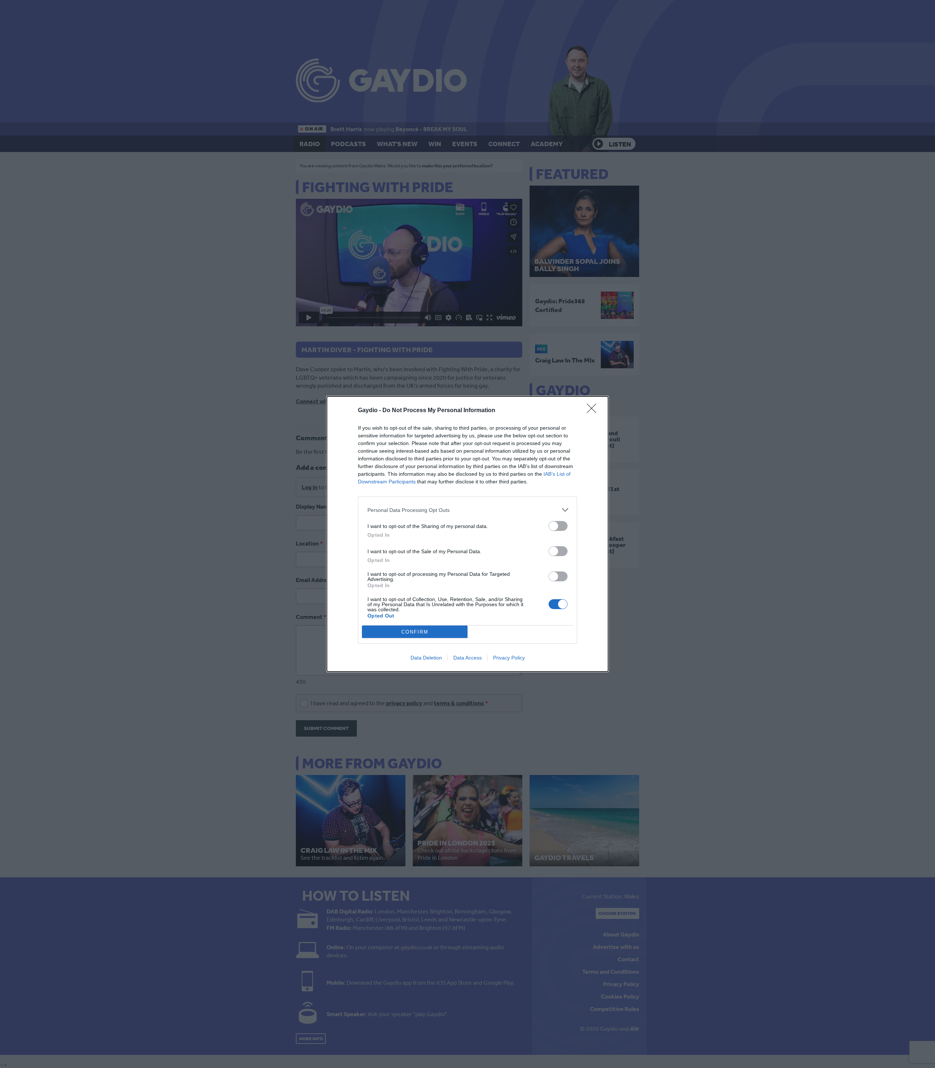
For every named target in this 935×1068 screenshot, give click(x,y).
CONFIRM (414, 632)
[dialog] (467, 534)
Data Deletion (426, 658)
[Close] (594, 411)
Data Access (467, 658)
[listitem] (467, 510)
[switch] (558, 526)
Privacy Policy (509, 658)
